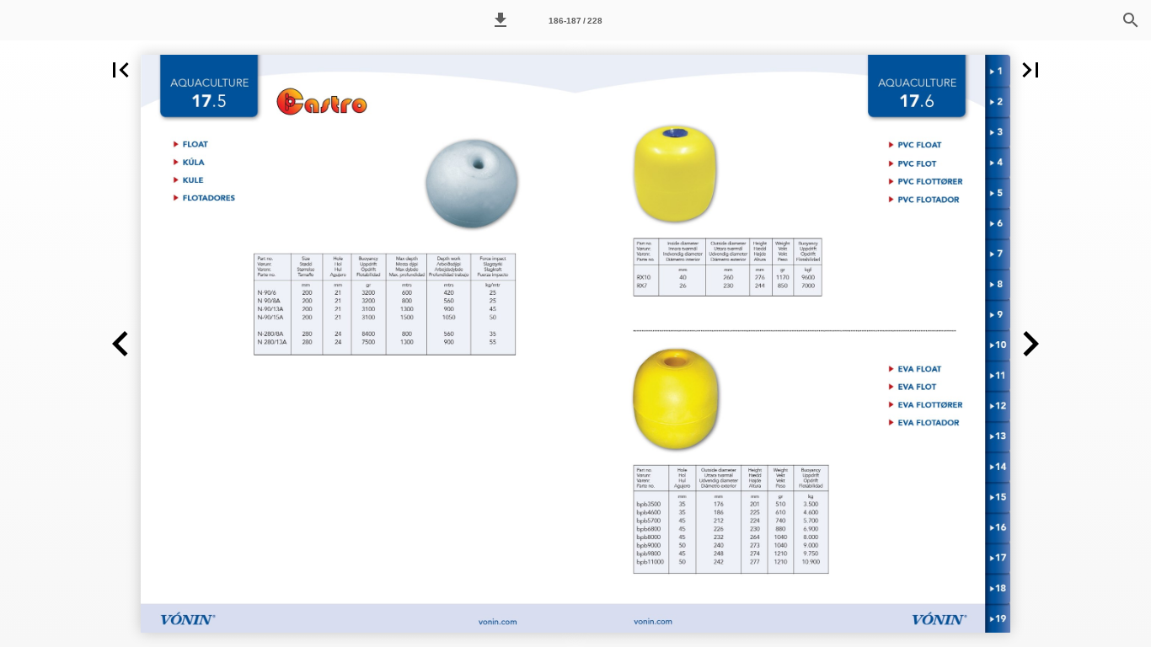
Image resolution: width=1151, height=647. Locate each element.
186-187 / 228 (575, 20)
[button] (500, 20)
